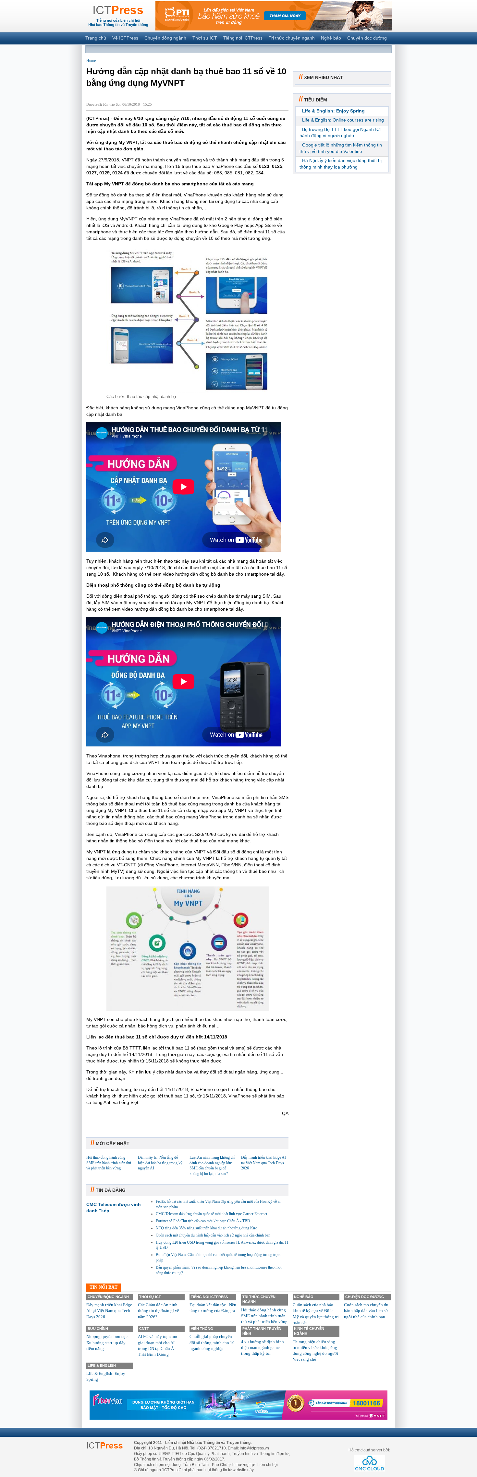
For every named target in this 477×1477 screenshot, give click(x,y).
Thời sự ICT (204, 38)
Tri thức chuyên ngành (292, 38)
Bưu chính (98, 1328)
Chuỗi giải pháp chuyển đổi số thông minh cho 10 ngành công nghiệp (212, 1342)
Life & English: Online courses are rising (343, 120)
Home (91, 60)
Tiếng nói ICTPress (243, 38)
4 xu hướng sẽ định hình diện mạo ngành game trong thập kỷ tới (262, 1347)
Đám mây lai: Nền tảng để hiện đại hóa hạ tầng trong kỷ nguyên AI (160, 1163)
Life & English (102, 1365)
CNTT (144, 1328)
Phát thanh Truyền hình (261, 1331)
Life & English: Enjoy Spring (333, 110)
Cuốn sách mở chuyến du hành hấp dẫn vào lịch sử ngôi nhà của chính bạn (213, 1235)
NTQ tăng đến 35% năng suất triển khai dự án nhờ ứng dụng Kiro (206, 1228)
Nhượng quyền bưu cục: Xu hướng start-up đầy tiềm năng (107, 1342)
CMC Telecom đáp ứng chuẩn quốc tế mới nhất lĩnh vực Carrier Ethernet (211, 1214)
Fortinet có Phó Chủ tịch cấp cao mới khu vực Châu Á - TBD (203, 1221)
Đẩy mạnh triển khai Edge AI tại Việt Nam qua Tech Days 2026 (263, 1163)
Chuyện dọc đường (367, 38)
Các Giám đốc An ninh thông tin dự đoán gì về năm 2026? (158, 1310)
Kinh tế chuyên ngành (309, 1331)
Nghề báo (331, 38)
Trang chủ (95, 38)
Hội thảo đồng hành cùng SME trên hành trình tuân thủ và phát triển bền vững (108, 1163)
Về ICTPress (125, 38)
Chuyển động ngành (165, 38)
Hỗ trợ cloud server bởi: (369, 1450)
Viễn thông (202, 1328)
